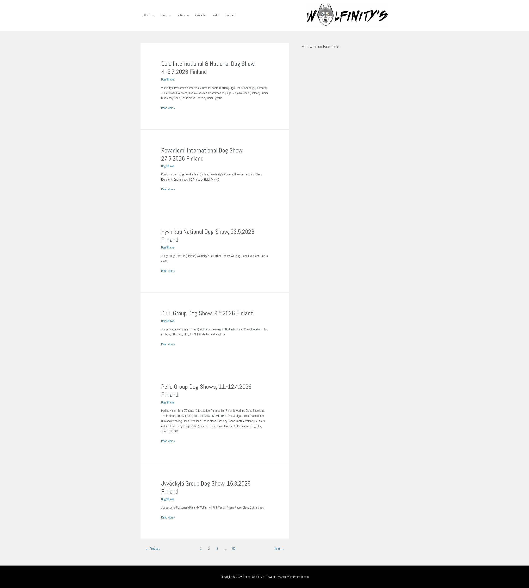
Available (200, 15)
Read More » (168, 108)
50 (234, 548)
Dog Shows (167, 79)
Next (279, 548)
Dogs (164, 15)
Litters (181, 15)
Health (215, 15)
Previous (152, 548)
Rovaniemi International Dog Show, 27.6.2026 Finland (202, 154)
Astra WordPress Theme (294, 577)
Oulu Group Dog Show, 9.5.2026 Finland (207, 313)
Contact (231, 15)
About (147, 15)
